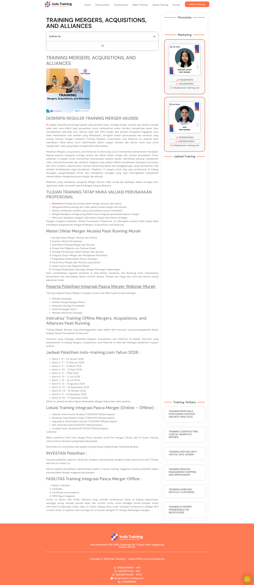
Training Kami (102, 4)
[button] (154, 36)
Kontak (176, 4)
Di (47, 124)
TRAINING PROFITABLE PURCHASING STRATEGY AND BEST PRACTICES (182, 414)
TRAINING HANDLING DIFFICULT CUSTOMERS (181, 491)
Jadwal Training (160, 4)
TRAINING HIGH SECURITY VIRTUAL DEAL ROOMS (183, 453)
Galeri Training (140, 4)
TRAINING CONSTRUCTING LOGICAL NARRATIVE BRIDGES (183, 434)
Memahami (58, 203)
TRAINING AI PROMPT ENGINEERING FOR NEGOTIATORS (180, 509)
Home (88, 4)
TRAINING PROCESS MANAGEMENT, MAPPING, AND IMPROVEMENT (183, 472)
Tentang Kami (121, 4)
